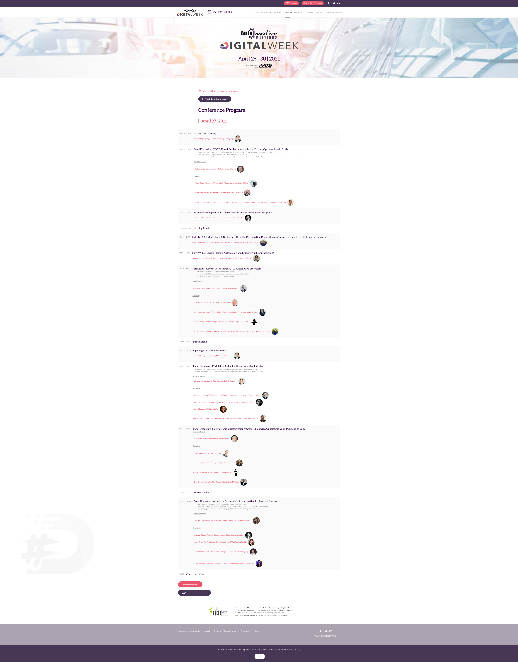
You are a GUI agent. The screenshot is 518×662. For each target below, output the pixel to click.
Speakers (298, 12)
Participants (275, 12)
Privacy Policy (246, 631)
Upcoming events (230, 631)
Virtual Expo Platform (313, 3)
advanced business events (189, 631)
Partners (309, 12)
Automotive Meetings (211, 631)
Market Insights (334, 12)
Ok (260, 656)
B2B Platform (291, 3)
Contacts (320, 12)
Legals (257, 631)
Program (288, 12)
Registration (261, 12)
